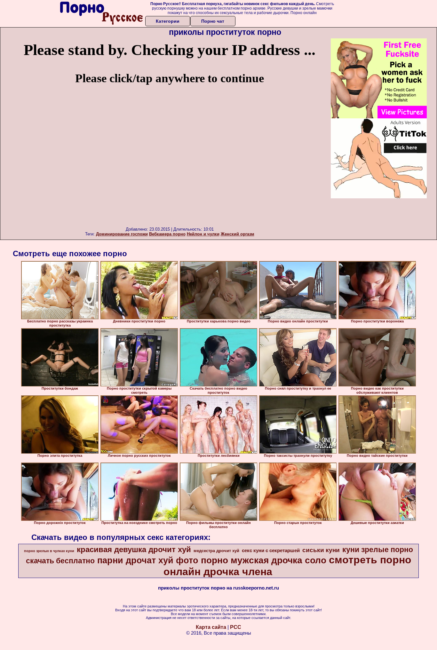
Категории (167, 21)
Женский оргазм (237, 234)
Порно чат (212, 21)
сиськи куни (321, 550)
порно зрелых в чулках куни (49, 551)
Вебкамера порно (167, 234)
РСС (235, 627)
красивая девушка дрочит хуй (134, 549)
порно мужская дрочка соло (263, 560)
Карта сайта (211, 627)
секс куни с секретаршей (271, 550)
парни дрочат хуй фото (147, 560)
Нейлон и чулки (203, 234)
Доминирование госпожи (122, 234)
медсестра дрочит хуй (216, 550)
